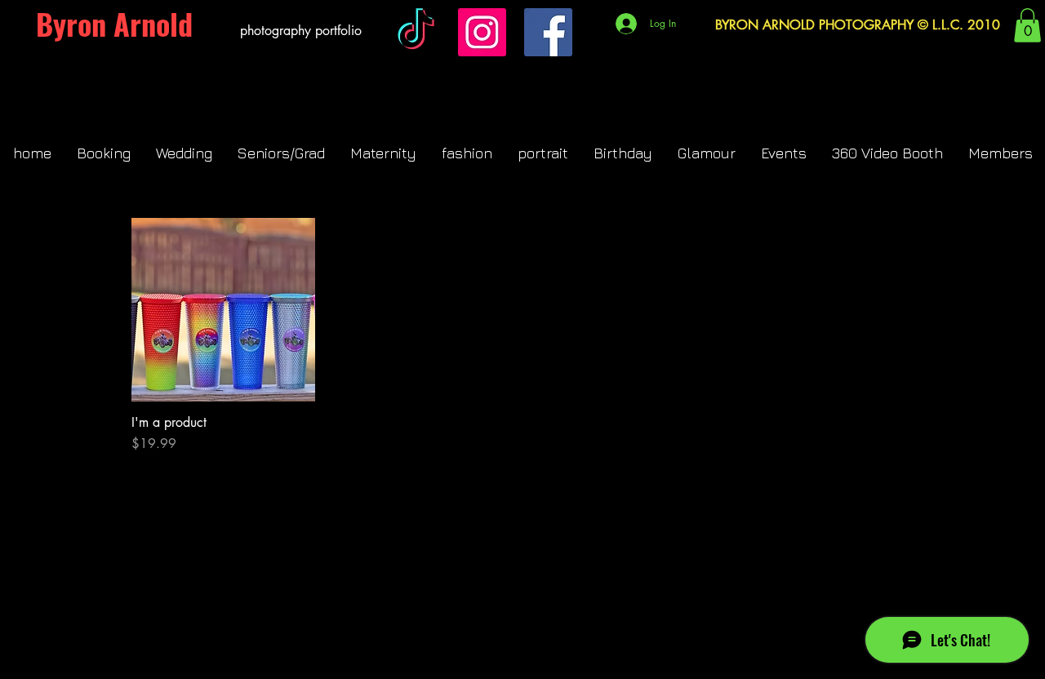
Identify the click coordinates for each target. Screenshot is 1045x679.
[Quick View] (223, 310)
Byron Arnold (114, 23)
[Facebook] (548, 32)
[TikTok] (416, 32)
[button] (1027, 25)
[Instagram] (482, 32)
